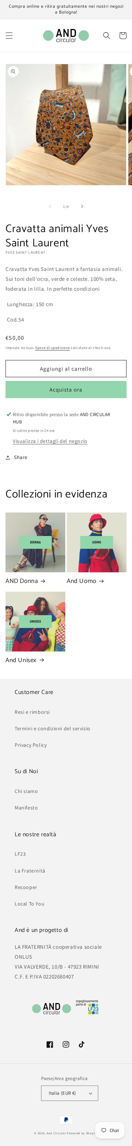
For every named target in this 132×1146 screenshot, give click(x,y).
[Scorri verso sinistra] (50, 206)
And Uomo (81, 581)
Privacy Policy (31, 745)
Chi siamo (26, 791)
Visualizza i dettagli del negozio (50, 441)
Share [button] (20, 457)
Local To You (29, 903)
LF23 (20, 854)
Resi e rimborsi (32, 712)
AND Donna (22, 581)
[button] (9, 35)
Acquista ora (66, 389)
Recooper (26, 887)
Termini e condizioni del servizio (53, 728)
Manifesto (26, 807)
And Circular (56, 1133)
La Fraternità (30, 870)
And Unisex (21, 660)
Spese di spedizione (52, 347)
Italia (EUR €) (62, 1093)
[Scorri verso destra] (82, 206)
